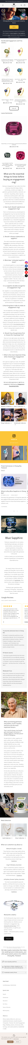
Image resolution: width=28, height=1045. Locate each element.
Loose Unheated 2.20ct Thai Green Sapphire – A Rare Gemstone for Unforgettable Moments (7, 165)
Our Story (5, 1004)
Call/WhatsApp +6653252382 (9, 985)
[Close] (26, 1034)
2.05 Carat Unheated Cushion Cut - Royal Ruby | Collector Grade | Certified (20, 165)
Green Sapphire (14, 33)
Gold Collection (7, 838)
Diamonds (6, 243)
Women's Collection (6, 406)
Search (4, 994)
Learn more (16, 1038)
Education (5, 1000)
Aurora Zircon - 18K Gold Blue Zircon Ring (20, 80)
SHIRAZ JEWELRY (8, 733)
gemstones (17, 580)
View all (14, 108)
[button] (2, 5)
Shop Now (8, 938)
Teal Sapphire (21, 33)
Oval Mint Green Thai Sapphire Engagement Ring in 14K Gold (7, 60)
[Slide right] (17, 511)
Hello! (14, 27)
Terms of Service (6, 1007)
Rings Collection (5, 423)
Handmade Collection (20, 423)
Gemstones (5, 997)
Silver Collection (19, 838)
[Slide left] (10, 511)
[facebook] (26, 265)
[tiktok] (26, 269)
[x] (26, 275)
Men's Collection (18, 406)
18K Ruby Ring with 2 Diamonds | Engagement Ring (20, 60)
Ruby (9, 35)
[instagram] (26, 262)
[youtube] (26, 272)
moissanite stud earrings (10, 925)
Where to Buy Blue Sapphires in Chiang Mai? (13, 492)
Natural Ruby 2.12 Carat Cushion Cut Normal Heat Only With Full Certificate (13, 144)
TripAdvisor (14, 861)
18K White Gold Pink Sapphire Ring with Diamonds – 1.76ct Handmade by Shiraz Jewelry (7, 80)
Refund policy (6, 1010)
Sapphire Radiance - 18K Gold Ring (7, 100)
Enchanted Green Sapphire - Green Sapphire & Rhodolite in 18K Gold (20, 101)
